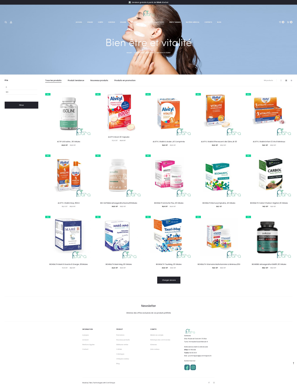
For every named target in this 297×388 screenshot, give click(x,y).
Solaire (123, 22)
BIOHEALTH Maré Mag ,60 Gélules (119, 264)
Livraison (85, 340)
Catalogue (120, 354)
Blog (219, 22)
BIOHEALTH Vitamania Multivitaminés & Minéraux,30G (219, 264)
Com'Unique (110, 383)
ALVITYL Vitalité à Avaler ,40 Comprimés (169, 141)
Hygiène (134, 22)
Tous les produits (53, 80)
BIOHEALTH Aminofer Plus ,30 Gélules (168, 203)
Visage (90, 22)
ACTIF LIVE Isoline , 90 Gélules (68, 141)
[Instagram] (214, 382)
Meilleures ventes (122, 345)
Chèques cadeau (122, 359)
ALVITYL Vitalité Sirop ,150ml (68, 203)
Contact (85, 349)
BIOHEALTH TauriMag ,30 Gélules (169, 264)
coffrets (208, 22)
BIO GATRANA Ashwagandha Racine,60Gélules (118, 203)
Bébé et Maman (175, 22)
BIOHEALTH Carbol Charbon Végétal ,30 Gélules (269, 203)
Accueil (79, 22)
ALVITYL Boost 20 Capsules (118, 137)
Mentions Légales (88, 345)
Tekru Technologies (96, 383)
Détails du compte (156, 335)
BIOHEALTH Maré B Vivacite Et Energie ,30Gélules (68, 264)
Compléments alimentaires (153, 22)
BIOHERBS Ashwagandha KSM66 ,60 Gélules (269, 264)
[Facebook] (208, 382)
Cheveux (111, 22)
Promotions (120, 335)
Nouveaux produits (99, 80)
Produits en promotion (125, 80)
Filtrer (21, 105)
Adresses (153, 345)
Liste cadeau (154, 349)
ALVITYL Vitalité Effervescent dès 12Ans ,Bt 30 (219, 141)
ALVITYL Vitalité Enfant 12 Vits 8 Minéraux (269, 141)
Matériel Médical (192, 22)
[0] (280, 22)
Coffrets (119, 349)
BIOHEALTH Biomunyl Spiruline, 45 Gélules (219, 203)
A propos (85, 335)
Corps (100, 22)
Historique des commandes (160, 340)
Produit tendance (76, 80)
